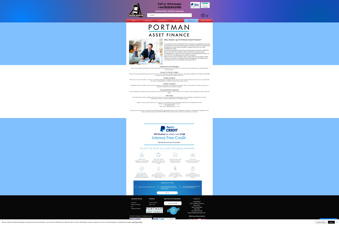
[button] (205, 15)
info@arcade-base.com (199, 212)
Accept (331, 222)
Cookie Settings (321, 222)
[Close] (337, 222)
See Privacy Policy (137, 222)
